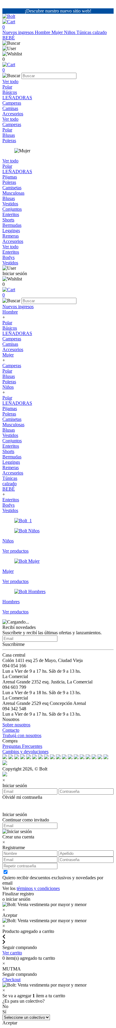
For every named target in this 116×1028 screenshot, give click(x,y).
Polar (7, 86)
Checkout (11, 979)
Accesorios (12, 113)
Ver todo (10, 81)
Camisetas (11, 187)
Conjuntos (12, 209)
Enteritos (10, 214)
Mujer (57, 32)
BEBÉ (8, 37)
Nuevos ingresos (18, 32)
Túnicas (84, 32)
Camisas (10, 108)
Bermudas (11, 225)
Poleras (9, 140)
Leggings (11, 230)
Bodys (8, 257)
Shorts (8, 219)
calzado (100, 32)
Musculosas (13, 193)
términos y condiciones (38, 888)
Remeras (10, 235)
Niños (70, 32)
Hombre (43, 32)
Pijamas (9, 176)
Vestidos (10, 203)
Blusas (8, 135)
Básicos (9, 92)
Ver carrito (12, 952)
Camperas (11, 103)
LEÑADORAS (17, 97)
